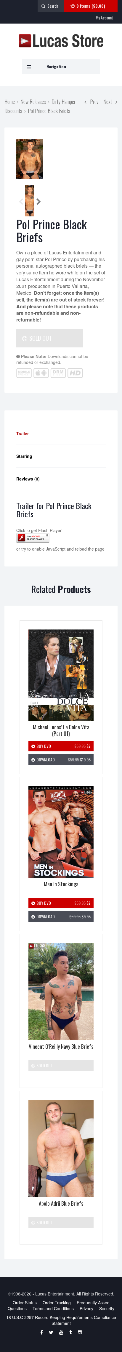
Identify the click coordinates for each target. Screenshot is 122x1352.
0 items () (90, 6)
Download (63, 759)
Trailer (22, 433)
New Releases (33, 101)
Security (106, 1308)
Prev (92, 101)
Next (109, 101)
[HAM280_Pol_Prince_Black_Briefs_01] (29, 201)
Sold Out (40, 338)
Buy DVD (63, 746)
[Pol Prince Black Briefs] (29, 159)
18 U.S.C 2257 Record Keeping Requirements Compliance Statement (61, 1320)
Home (9, 101)
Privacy (86, 1308)
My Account (104, 17)
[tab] (61, 433)
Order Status (25, 1302)
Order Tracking (57, 1302)
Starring (24, 456)
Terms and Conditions (53, 1308)
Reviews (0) (28, 479)
